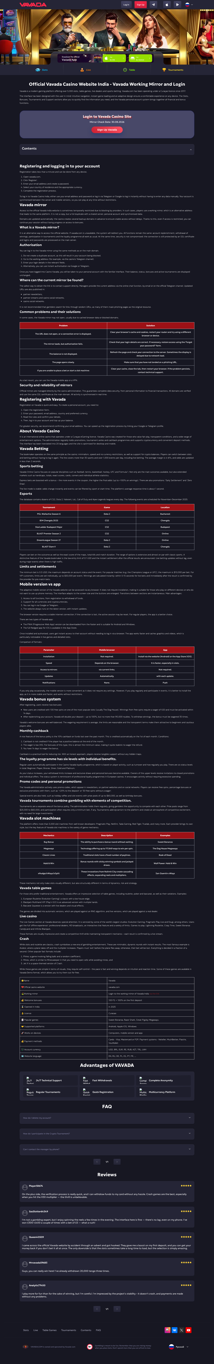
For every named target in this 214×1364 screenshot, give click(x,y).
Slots (26, 1330)
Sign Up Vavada (107, 129)
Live (35, 1330)
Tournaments (68, 1330)
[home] (33, 5)
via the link (154, 993)
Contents (86, 1330)
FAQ (98, 1330)
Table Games (50, 1330)
